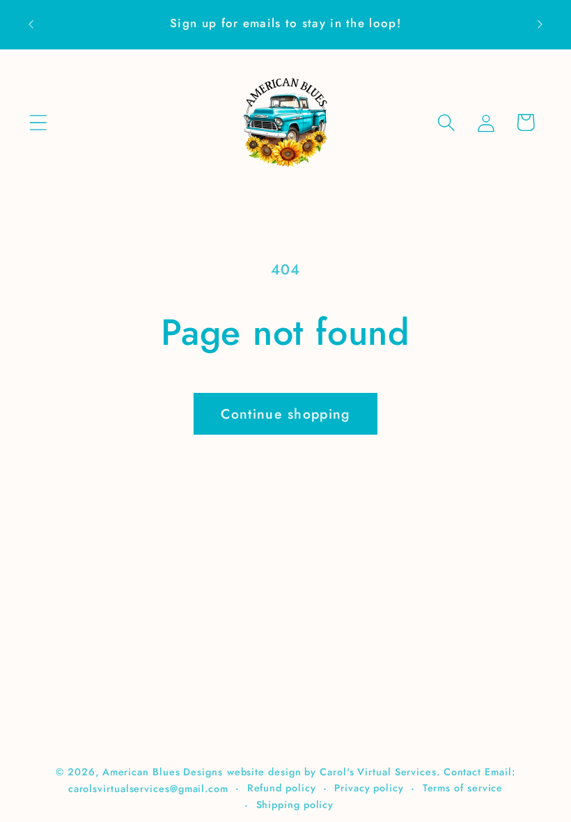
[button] (38, 122)
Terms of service (463, 788)
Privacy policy (369, 788)
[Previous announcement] (30, 24)
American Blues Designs (162, 772)
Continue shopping (285, 414)
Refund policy (281, 788)
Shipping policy (295, 805)
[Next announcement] (540, 24)
